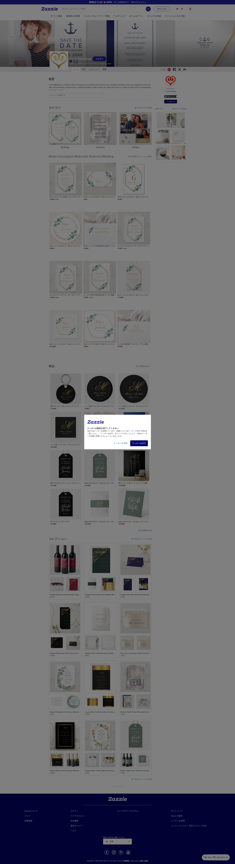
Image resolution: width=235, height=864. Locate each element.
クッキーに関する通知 (137, 431)
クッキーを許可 (139, 443)
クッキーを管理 (120, 443)
